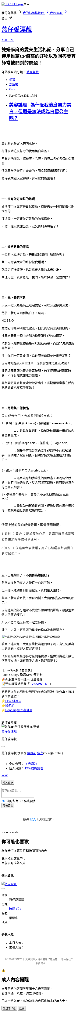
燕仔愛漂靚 (17, 29)
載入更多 (8, 782)
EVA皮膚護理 (34, 768)
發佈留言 (8, 805)
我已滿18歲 (9, 1008)
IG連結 (9, 705)
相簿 (12, 79)
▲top (5, 775)
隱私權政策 (67, 959)
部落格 (13, 84)
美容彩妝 (31, 763)
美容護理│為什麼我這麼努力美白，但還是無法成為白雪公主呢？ (40, 111)
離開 (21, 1008)
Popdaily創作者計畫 (18, 710)
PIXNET (17, 959)
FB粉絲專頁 (13, 701)
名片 (12, 88)
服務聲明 (40, 963)
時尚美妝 (33, 72)
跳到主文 (8, 40)
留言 (40, 753)
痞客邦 (31, 753)
